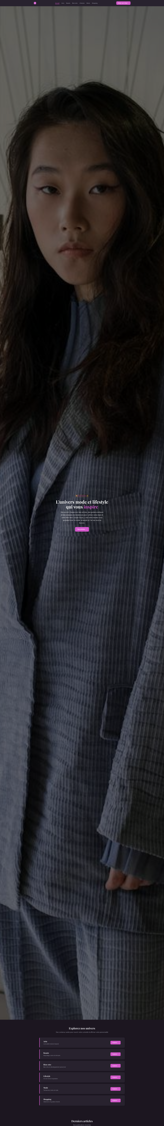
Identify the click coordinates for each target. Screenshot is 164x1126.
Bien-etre (74, 3)
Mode (88, 3)
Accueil (57, 3)
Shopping (94, 3)
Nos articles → (82, 529)
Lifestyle (82, 3)
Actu (63, 3)
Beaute (68, 3)
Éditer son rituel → (123, 3)
